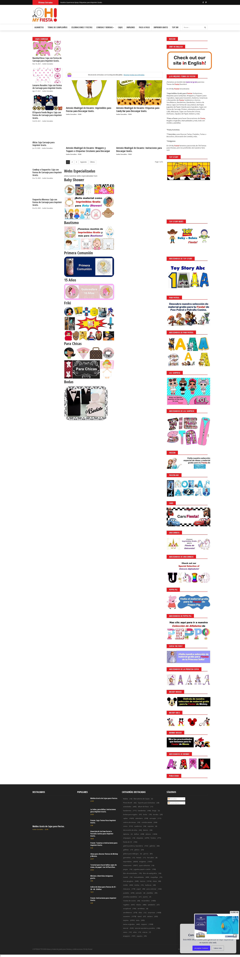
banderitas (142, 811)
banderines (127, 811)
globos (136, 850)
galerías (152, 846)
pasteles (126, 893)
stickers (150, 916)
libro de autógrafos (150, 873)
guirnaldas (127, 858)
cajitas (125, 818)
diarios (145, 830)
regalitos (126, 905)
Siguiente (83, 162)
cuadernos (138, 826)
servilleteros (127, 913)
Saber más (218, 948)
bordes (155, 814)
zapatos (139, 936)
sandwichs (151, 905)
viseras (144, 932)
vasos (125, 932)
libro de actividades (130, 873)
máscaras (126, 889)
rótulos (138, 905)
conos (125, 826)
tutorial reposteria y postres (145, 928)
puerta (145, 897)
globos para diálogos (130, 854)
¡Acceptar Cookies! (201, 948)
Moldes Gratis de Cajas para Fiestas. (48, 826)
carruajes (152, 818)
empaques (127, 838)
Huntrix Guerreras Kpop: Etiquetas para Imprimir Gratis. (81, 2)
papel (139, 889)
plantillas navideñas (130, 897)
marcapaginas (128, 881)
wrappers (126, 936)
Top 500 (175, 27)
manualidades (139, 877)
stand (140, 916)
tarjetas (125, 920)
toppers (144, 924)
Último (92, 162)
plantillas (150, 893)
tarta (137, 920)
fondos (153, 838)
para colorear (151, 889)
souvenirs (126, 916)
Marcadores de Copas (142, 799)
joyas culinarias (144, 865)
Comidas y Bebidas (104, 27)
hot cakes (150, 858)
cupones (151, 826)
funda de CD (127, 842)
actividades (127, 807)
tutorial (125, 928)
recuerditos (145, 901)
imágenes (142, 862)
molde (125, 885)
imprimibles (127, 862)
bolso (145, 814)
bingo (154, 811)
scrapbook (127, 909)
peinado (139, 893)
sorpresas (151, 913)
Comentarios (175, 803)
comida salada (147, 822)
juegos (125, 869)
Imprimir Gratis (161, 27)
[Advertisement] (114, 54)
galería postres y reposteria (133, 846)
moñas (136, 885)
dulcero (148, 834)
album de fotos (143, 807)
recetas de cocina (129, 901)
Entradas (173, 799)
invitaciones (127, 865)
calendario (139, 818)
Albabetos (39, 27)
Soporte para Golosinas (146, 803)
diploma (126, 834)
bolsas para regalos (130, 814)
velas (135, 932)
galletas (126, 850)
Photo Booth (127, 803)
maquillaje (154, 877)
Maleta (125, 799)
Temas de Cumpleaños (57, 27)
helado (138, 858)
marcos (142, 881)
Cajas (120, 27)
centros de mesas (129, 822)
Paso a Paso (144, 27)
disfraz (136, 834)
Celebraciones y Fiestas (81, 27)
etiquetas (139, 838)
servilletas (141, 909)
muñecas (148, 885)
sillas (140, 913)
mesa (155, 881)
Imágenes (130, 27)
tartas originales (129, 924)
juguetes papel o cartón (142, 869)
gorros (145, 854)
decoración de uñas (130, 830)
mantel (125, 877)
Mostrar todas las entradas (134, 75)
